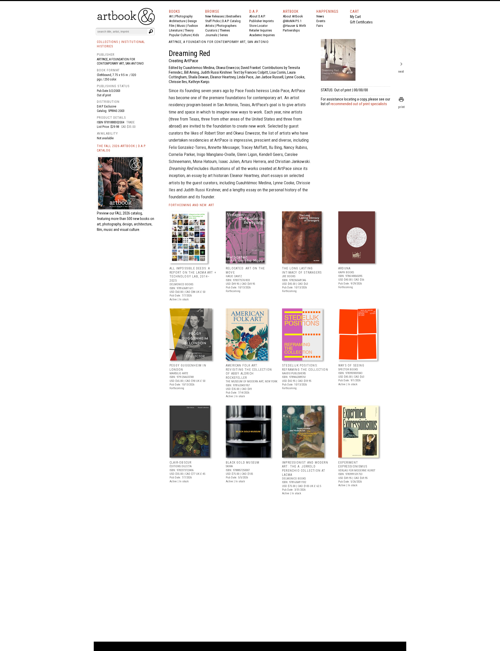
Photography (183, 16)
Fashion (193, 26)
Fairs (319, 26)
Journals (211, 35)
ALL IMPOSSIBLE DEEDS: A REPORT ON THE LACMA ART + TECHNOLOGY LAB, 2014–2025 (193, 274)
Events (320, 21)
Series (224, 35)
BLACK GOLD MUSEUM (242, 462)
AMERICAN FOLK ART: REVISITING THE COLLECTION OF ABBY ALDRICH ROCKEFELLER (249, 372)
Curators (211, 30)
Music (181, 26)
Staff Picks (212, 21)
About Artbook (293, 16)
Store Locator (258, 26)
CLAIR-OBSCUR (180, 462)
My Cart (355, 17)
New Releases (214, 16)
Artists (209, 26)
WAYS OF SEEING (351, 365)
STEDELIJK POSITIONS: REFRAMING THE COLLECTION (305, 367)
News (320, 16)
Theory (188, 30)
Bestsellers (233, 16)
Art (171, 16)
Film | (173, 26)
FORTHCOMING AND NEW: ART (191, 205)
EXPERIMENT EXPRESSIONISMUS (352, 465)
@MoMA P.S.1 (292, 21)
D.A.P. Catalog (231, 21)
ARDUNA (344, 268)
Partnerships (291, 30)
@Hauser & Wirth (294, 26)
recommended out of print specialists (358, 104)
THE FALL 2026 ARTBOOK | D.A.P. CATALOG (121, 148)
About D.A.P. (257, 16)
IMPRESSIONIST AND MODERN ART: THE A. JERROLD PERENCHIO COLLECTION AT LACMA (305, 469)
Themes (225, 30)
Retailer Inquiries (260, 30)
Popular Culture (180, 35)
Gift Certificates (361, 22)
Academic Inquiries (262, 35)
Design (192, 21)
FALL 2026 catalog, (129, 213)
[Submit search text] (151, 31)
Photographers (226, 26)
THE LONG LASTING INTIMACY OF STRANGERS (302, 270)
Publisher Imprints (261, 21)
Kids (196, 35)
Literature (175, 30)
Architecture (177, 21)
